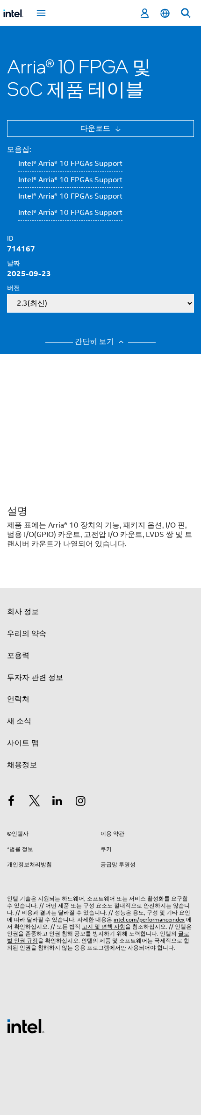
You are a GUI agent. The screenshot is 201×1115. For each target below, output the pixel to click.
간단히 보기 (95, 341)
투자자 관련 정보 (35, 677)
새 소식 (19, 721)
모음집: (19, 149)
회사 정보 (23, 611)
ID (10, 238)
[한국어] (165, 13)
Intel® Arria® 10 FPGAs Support (70, 163)
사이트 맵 (23, 743)
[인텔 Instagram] (81, 802)
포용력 (18, 655)
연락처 (18, 699)
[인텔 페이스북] (11, 802)
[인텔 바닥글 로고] (25, 1025)
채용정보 (22, 765)
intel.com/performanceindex (149, 919)
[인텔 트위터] (35, 802)
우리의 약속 (26, 633)
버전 (13, 288)
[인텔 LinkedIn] (57, 802)
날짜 (13, 263)
